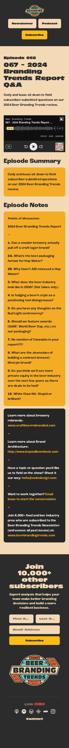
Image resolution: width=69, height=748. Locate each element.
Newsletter (22, 23)
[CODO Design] (39, 704)
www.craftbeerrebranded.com (31, 425)
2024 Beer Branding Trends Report (34, 227)
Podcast (49, 23)
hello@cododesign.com (39, 478)
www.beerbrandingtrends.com (31, 535)
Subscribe (34, 35)
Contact (34, 719)
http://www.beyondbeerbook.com (33, 452)
